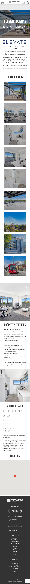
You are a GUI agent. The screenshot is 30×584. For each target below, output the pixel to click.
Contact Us (14, 530)
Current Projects (15, 539)
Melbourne (15, 554)
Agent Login (22, 579)
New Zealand (15, 556)
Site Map (16, 579)
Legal (11, 579)
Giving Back (15, 565)
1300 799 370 (28, 3)
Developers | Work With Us (15, 566)
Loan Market (15, 568)
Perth (15, 552)
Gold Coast (15, 551)
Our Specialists (15, 563)
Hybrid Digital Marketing (16, 581)
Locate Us (15, 525)
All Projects (15, 538)
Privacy (6, 579)
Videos (15, 571)
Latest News (15, 569)
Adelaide (15, 548)
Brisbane (15, 549)
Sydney (15, 546)
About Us (15, 562)
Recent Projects (15, 541)
